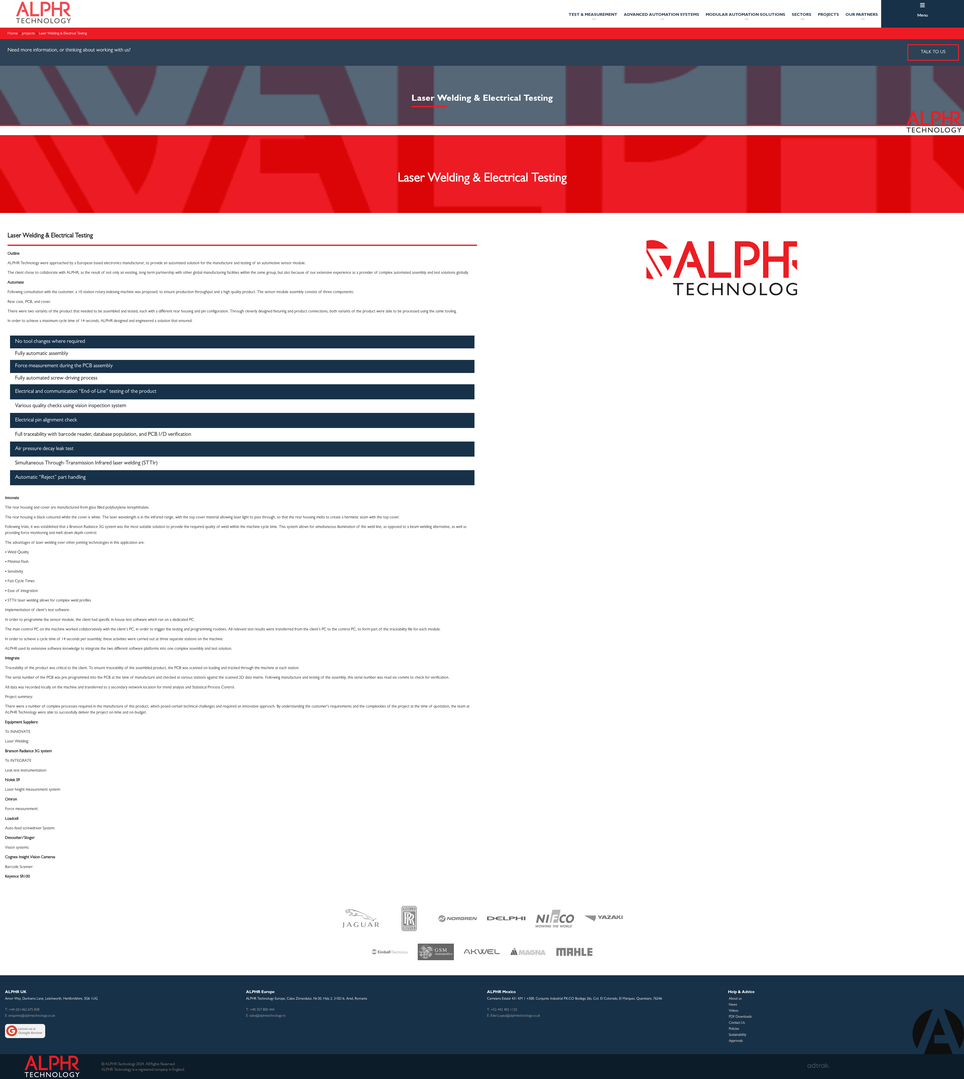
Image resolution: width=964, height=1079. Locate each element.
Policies (734, 1029)
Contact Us (737, 1023)
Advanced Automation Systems (661, 14)
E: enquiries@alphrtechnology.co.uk (30, 1016)
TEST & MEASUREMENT (593, 14)
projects (828, 14)
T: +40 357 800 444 (260, 1010)
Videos (733, 1011)
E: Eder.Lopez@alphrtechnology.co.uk (513, 1016)
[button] (593, 16)
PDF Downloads (740, 1017)
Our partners (862, 14)
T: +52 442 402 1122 (502, 1010)
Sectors (801, 14)
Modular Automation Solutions (745, 14)
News (733, 1005)
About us (735, 999)
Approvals (736, 1041)
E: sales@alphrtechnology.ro (266, 1016)
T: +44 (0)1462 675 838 (22, 1010)
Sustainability (737, 1035)
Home (13, 33)
